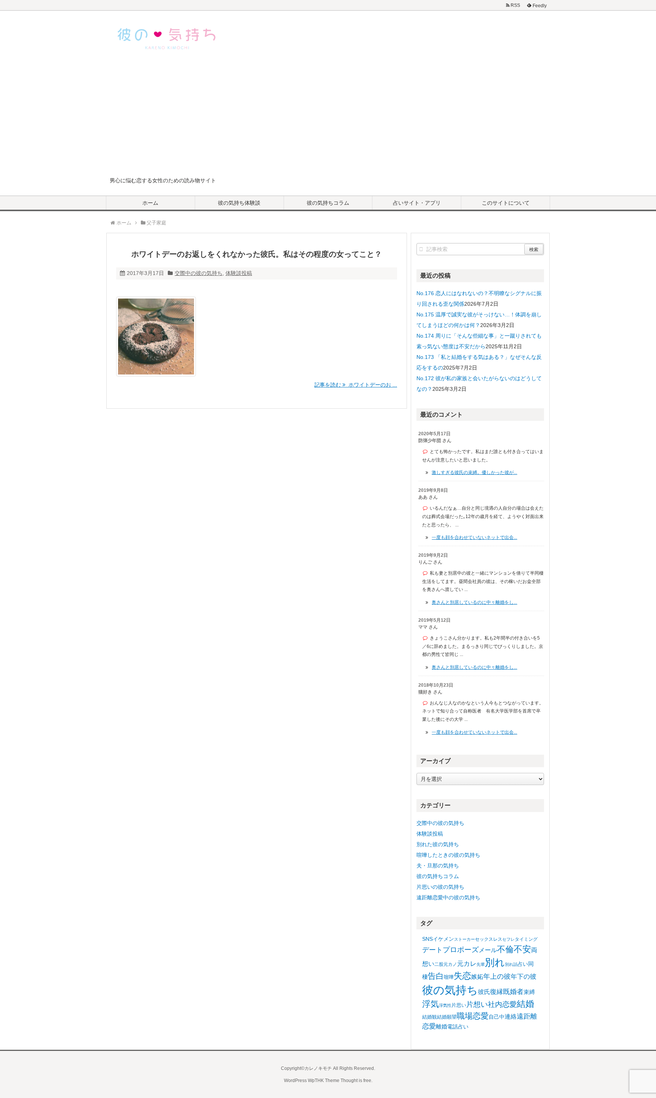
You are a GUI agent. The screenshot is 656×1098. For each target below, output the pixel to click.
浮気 (430, 1004)
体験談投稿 (239, 273)
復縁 (496, 991)
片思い (458, 1005)
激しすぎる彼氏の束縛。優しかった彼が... (474, 472)
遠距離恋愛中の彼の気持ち (448, 897)
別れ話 (511, 964)
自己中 (497, 1017)
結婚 (525, 1004)
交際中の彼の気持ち (198, 273)
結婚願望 (447, 1017)
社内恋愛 (502, 1004)
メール (488, 949)
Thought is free (356, 1080)
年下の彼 (523, 976)
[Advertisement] (328, 119)
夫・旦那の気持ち (437, 866)
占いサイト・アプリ (417, 203)
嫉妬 (477, 976)
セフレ (508, 939)
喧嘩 (449, 977)
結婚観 (429, 1017)
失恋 (462, 976)
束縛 (529, 992)
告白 (436, 976)
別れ (495, 962)
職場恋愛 (473, 1015)
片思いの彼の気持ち (440, 887)
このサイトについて (506, 203)
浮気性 (445, 1005)
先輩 (480, 964)
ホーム (150, 203)
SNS (427, 939)
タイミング (526, 939)
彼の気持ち (450, 990)
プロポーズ (461, 950)
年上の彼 (497, 976)
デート (432, 950)
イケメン (443, 939)
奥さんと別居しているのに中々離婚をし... (474, 602)
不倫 (505, 949)
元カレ (466, 963)
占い (522, 964)
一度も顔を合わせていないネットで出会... (474, 537)
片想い (477, 1004)
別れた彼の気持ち (437, 844)
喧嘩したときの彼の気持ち (448, 855)
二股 (438, 964)
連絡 (511, 1016)
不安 (522, 949)
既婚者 (513, 991)
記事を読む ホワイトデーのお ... (355, 385)
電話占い (457, 1027)
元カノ (450, 964)
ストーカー (464, 939)
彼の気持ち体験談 (239, 203)
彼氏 (484, 991)
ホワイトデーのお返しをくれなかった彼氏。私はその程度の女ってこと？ (256, 254)
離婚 (441, 1026)
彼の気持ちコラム (328, 203)
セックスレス (488, 939)
